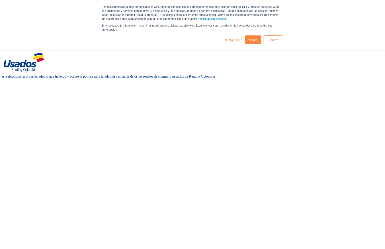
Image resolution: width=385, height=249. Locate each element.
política (88, 76)
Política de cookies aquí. (212, 19)
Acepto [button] (253, 40)
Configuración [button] (233, 40)
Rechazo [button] (272, 40)
